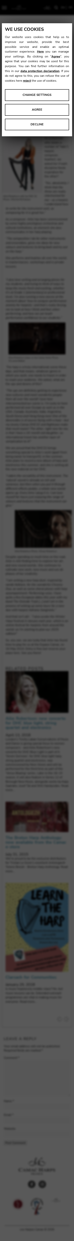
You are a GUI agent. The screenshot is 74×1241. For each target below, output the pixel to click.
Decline (37, 124)
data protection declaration (40, 71)
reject (27, 81)
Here (40, 52)
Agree (55, 56)
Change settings (37, 95)
